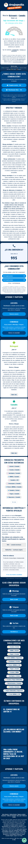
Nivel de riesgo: (14, 66)
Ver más (14, 502)
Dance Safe (11, 830)
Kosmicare (25, 829)
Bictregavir (13, 15)
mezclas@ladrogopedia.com (18, 61)
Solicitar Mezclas (13, 814)
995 (14, 258)
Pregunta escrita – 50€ (15, 85)
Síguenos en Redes (21, 814)
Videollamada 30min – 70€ (15, 90)
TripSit (10, 819)
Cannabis (22, 15)
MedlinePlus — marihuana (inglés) (14, 550)
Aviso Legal (19, 815)
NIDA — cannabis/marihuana (14, 544)
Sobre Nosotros (5, 814)
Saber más (14, 394)
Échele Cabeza (5, 830)
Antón (14, 96)
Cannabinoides (15, 50)
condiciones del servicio (16, 98)
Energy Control (19, 829)
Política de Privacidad (11, 815)
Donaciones (3, 815)
